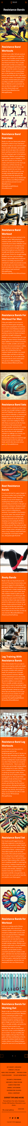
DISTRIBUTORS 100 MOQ (14, 1090)
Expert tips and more (14, 1098)
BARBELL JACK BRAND (14, 1087)
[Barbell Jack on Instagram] (15, 1118)
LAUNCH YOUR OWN (14, 1085)
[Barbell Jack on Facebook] (10, 1118)
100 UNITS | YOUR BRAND (14, 1079)
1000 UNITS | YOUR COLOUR (14, 1082)
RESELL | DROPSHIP (14, 1093)
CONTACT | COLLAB (14, 1069)
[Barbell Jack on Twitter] (12, 1118)
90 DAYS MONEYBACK (20, 1075)
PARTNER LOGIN (21, 1072)
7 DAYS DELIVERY (6, 1075)
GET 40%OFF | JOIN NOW (14, 1067)
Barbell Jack (18, 1122)
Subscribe (21, 1109)
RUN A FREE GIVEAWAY (8, 1072)
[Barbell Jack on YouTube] (18, 1118)
